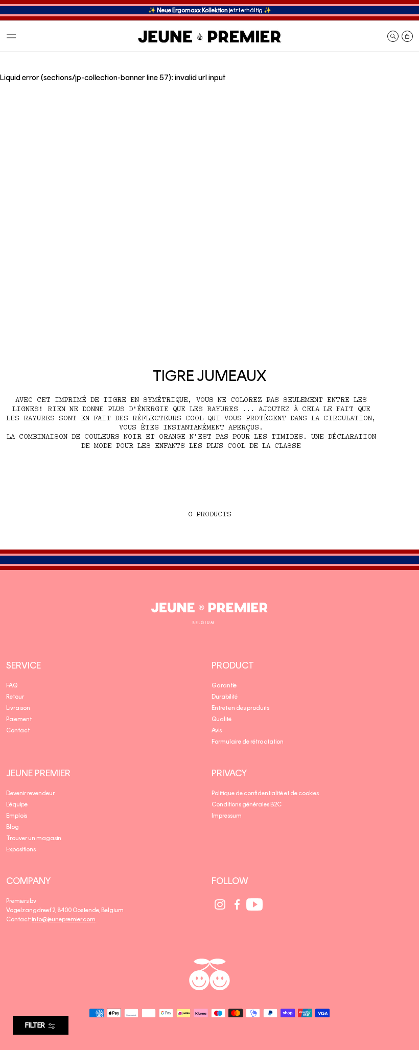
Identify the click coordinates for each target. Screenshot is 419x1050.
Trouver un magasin (33, 838)
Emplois (16, 815)
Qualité (221, 719)
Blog (12, 826)
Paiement (19, 719)
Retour (15, 696)
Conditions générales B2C (247, 804)
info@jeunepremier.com (64, 919)
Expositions (21, 849)
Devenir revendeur (30, 793)
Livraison (18, 707)
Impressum (227, 815)
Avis (217, 730)
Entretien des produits (240, 707)
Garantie (224, 685)
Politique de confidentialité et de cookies (265, 793)
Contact (18, 730)
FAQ (11, 685)
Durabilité (225, 696)
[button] (11, 36)
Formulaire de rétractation (248, 741)
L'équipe (17, 804)
